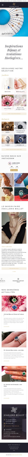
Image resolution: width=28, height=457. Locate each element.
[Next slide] (26, 228)
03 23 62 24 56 (9, 423)
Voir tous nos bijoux (14, 113)
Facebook (11, 447)
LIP (14, 19)
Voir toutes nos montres (14, 149)
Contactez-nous (12, 426)
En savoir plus (14, 268)
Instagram (16, 447)
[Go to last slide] (2, 228)
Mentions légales (14, 448)
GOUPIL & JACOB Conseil (16, 454)
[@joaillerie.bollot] (9, 163)
